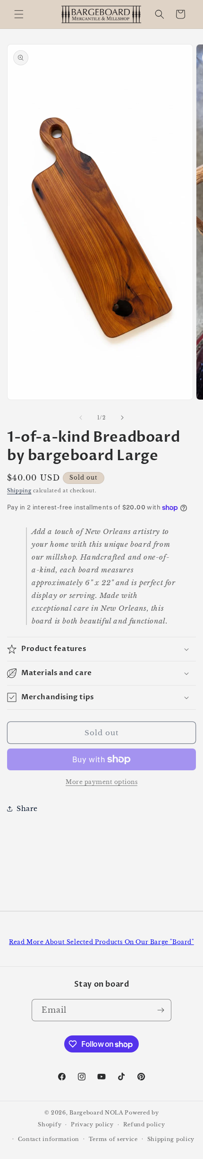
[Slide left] (80, 417)
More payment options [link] (101, 781)
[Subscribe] (160, 1010)
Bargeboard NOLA (96, 1112)
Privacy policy (92, 1124)
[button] (18, 14)
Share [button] (27, 808)
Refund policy (144, 1124)
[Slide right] (122, 417)
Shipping (19, 491)
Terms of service (113, 1139)
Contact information (48, 1139)
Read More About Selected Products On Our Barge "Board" (101, 941)
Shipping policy (171, 1139)
